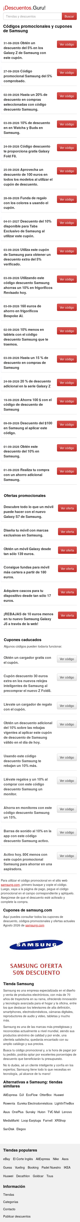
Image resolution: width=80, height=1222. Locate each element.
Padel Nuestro (51, 1167)
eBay (6, 1159)
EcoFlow (32, 1095)
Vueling (20, 1167)
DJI (21, 1095)
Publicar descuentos (17, 1216)
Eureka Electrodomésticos (34, 1103)
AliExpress (10, 1095)
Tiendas (8, 1194)
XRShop (60, 1120)
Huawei (59, 1095)
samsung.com (10, 884)
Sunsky (30, 1112)
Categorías (10, 1202)
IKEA (67, 1167)
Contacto (9, 1209)
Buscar (69, 16)
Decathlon (23, 1176)
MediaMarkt (11, 1120)
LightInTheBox (64, 1103)
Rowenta (9, 1103)
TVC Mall (54, 1112)
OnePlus (17, 1112)
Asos (65, 1159)
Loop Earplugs (31, 1120)
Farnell (47, 1120)
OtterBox (46, 1095)
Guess (7, 1167)
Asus (6, 1112)
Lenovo (67, 1112)
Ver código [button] (67, 44)
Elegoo (21, 1129)
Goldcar (38, 1176)
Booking (33, 1167)
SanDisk (8, 1129)
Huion (41, 1112)
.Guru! (24, 7)
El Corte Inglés (23, 1159)
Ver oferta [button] (67, 508)
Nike (56, 1159)
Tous (50, 1176)
